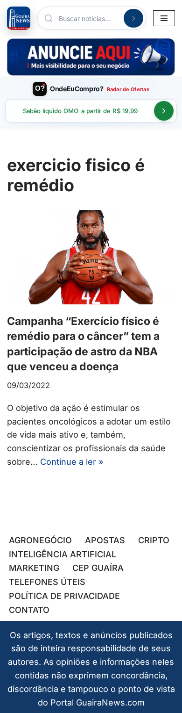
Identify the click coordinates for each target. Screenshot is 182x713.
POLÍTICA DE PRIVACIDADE (64, 596)
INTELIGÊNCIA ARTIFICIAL (62, 554)
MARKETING (34, 568)
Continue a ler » (71, 462)
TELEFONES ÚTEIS (47, 582)
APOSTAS (105, 540)
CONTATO (29, 610)
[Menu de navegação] (164, 18)
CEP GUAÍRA (98, 568)
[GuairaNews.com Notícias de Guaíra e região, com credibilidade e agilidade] (18, 18)
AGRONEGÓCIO (40, 540)
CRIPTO (153, 540)
